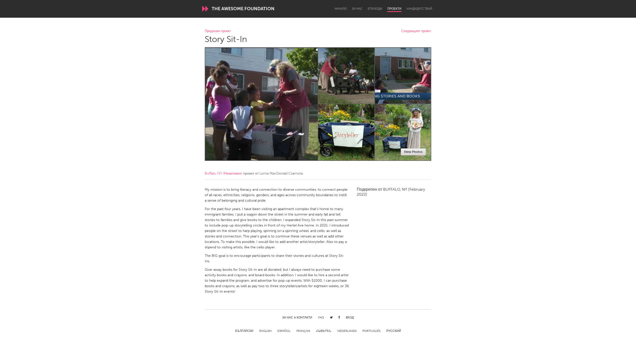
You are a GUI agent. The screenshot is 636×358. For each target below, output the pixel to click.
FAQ (321, 317)
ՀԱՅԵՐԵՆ (323, 331)
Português (371, 331)
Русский (393, 331)
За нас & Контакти (297, 317)
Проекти (394, 8)
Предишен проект (218, 31)
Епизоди (375, 8)
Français (303, 331)
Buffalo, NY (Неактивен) (223, 173)
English (265, 331)
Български (244, 331)
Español (284, 331)
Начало (341, 8)
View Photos (413, 152)
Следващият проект (416, 31)
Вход (350, 317)
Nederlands (347, 331)
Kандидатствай (419, 8)
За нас (357, 8)
